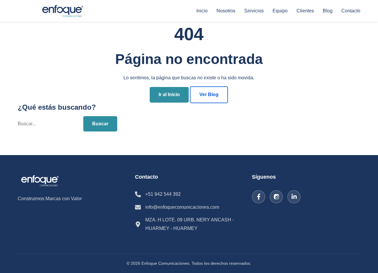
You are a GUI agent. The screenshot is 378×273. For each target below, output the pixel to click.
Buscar (100, 123)
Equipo (280, 10)
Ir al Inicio (169, 94)
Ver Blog (209, 94)
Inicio (202, 10)
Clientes (305, 10)
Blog (328, 10)
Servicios (254, 10)
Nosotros (225, 10)
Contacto (350, 10)
